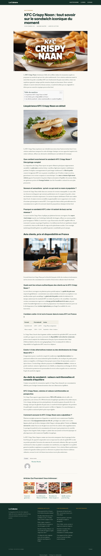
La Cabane (13, 2)
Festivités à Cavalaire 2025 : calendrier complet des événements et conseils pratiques (65, 530)
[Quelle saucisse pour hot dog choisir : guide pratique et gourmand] (67, 488)
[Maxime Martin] (27, 470)
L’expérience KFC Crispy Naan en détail (36, 94)
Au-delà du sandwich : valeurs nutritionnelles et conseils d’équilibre (44, 99)
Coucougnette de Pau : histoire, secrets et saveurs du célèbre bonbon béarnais (64, 537)
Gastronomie (74, 2)
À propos (26, 458)
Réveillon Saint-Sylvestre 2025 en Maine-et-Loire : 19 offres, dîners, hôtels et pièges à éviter (45, 517)
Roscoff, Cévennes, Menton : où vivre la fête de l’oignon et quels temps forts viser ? (45, 530)
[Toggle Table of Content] (60, 92)
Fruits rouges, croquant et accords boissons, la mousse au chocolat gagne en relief (45, 524)
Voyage (89, 2)
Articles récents (33, 458)
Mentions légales (43, 555)
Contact (90, 549)
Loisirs (83, 2)
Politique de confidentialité (55, 555)
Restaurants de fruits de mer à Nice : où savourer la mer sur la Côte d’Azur (64, 513)
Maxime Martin (36, 461)
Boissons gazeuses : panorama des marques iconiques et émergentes (64, 519)
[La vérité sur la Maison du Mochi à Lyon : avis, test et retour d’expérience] (42, 488)
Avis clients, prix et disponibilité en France (37, 97)
